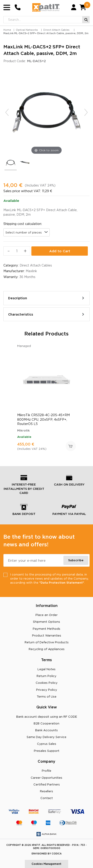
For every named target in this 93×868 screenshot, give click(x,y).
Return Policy (46, 675)
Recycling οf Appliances (47, 649)
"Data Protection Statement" (61, 582)
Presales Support (46, 750)
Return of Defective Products (47, 642)
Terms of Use (46, 696)
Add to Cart (59, 251)
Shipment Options (46, 621)
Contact (46, 798)
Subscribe (76, 560)
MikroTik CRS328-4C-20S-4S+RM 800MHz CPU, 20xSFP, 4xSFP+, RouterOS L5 (43, 419)
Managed (24, 345)
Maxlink (31, 271)
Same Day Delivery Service (46, 736)
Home (7, 29)
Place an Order (46, 614)
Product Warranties (46, 635)
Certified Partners (46, 784)
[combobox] (26, 232)
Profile (46, 770)
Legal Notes (46, 669)
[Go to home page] (45, 7)
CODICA (57, 853)
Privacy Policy (46, 689)
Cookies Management (46, 863)
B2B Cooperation (46, 723)
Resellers (46, 791)
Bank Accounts (46, 730)
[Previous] (7, 112)
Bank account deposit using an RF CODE (46, 716)
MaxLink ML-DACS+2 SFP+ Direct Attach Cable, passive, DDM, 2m (45, 33)
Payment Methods (46, 628)
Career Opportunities (46, 777)
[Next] (86, 112)
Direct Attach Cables (56, 29)
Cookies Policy (47, 682)
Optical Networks (27, 29)
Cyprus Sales (46, 743)
